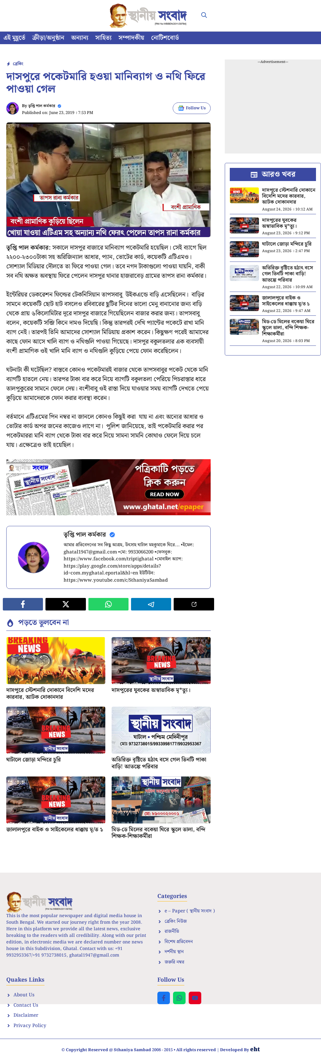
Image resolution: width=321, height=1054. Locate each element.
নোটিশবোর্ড (165, 38)
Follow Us (196, 108)
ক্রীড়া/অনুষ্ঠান (48, 38)
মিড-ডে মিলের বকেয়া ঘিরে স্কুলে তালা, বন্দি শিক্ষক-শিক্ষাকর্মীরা (158, 833)
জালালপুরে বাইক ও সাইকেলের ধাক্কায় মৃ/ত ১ (54, 829)
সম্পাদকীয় (131, 38)
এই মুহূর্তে (14, 38)
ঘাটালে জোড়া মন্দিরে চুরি (33, 759)
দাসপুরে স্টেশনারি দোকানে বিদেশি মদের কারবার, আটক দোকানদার (50, 694)
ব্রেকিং (18, 63)
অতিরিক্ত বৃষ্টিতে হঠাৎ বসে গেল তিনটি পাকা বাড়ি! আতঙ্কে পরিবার (159, 763)
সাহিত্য (103, 38)
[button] (204, 15)
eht (255, 1049)
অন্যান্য (79, 38)
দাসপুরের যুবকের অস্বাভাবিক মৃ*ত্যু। (151, 690)
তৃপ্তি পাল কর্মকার (41, 106)
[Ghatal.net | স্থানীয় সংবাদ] (149, 15)
